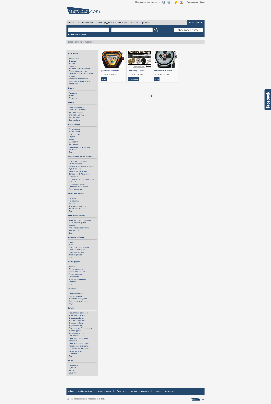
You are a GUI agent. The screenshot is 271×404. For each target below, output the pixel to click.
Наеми (71, 96)
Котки (71, 245)
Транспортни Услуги (77, 315)
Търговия (72, 289)
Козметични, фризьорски (79, 313)
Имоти (71, 88)
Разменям (73, 98)
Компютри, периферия (78, 161)
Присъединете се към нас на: (148, 2)
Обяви (71, 22)
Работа (71, 102)
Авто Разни (73, 84)
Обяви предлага (104, 22)
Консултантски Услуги (78, 321)
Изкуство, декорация (77, 279)
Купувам (72, 368)
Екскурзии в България (78, 209)
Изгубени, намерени (77, 250)
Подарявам (73, 365)
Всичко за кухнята (76, 269)
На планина (74, 201)
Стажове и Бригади (77, 115)
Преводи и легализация (78, 338)
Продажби (73, 93)
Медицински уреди (76, 184)
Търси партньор (75, 255)
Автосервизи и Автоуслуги (79, 81)
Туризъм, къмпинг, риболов (80, 220)
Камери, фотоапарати (78, 171)
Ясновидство (74, 230)
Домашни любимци (76, 237)
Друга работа (74, 120)
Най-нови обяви (85, 22)
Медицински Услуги (77, 326)
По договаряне (133, 79)
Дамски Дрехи (74, 129)
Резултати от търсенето (84, 42)
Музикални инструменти (79, 228)
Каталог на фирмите (140, 22)
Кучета (72, 242)
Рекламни (73, 354)
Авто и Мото (73, 54)
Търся (71, 370)
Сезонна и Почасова (77, 110)
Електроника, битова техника (80, 156)
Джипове (72, 61)
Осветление (74, 277)
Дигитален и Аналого (110, 71)
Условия (157, 391)
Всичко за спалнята (77, 272)
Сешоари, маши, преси (78, 187)
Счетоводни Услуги (76, 318)
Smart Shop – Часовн (136, 71)
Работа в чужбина (76, 112)
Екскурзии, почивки (76, 193)
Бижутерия (73, 142)
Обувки (72, 137)
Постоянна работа (76, 107)
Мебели (72, 267)
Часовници (73, 144)
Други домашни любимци (79, 247)
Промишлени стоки (77, 294)
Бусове (72, 64)
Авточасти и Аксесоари (78, 79)
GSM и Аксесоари (76, 164)
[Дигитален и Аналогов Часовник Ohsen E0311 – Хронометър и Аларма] (165, 59)
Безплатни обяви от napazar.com (83, 10)
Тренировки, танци (76, 333)
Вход (202, 2)
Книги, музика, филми (77, 223)
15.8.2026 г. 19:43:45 (136, 74)
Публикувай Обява (188, 30)
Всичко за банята (76, 274)
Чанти (71, 139)
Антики (72, 225)
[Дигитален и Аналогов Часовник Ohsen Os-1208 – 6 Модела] (112, 59)
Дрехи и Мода (74, 124)
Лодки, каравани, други (78, 71)
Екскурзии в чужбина (77, 206)
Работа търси (74, 117)
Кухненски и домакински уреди (81, 166)
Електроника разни (77, 189)
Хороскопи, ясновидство (79, 346)
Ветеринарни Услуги (77, 252)
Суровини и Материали (78, 301)
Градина (72, 282)
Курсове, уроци (75, 331)
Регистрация (192, 2)
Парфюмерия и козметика (79, 147)
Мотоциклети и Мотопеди (79, 69)
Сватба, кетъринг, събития (79, 343)
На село (72, 203)
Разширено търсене (77, 34)
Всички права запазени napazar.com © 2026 (86, 399)
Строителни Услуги (77, 323)
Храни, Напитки (75, 296)
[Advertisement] (153, 11)
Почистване (74, 336)
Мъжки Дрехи (74, 132)
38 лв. (104, 79)
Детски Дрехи (74, 134)
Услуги (71, 308)
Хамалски (73, 341)
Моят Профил (195, 22)
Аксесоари (73, 150)
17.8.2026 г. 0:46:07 (109, 74)
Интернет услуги (75, 351)
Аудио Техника (75, 169)
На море (72, 198)
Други (71, 152)
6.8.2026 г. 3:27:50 (161, 74)
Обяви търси (121, 22)
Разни (70, 360)
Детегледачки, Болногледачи (80, 328)
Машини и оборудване (78, 299)
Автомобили (74, 58)
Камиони (72, 66)
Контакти (169, 391)
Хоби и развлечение (76, 215)
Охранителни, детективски (79, 348)
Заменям (72, 373)
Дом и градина (74, 262)
